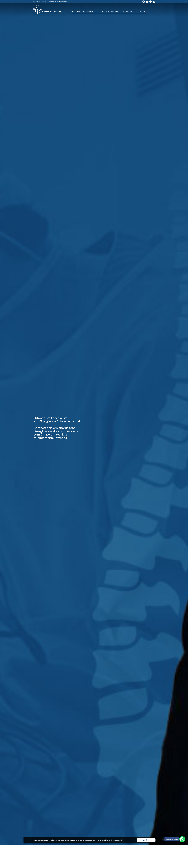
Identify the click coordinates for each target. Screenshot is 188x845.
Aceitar (149, 840)
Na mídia (105, 11)
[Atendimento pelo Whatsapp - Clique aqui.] (182, 839)
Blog (98, 11)
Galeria (125, 11)
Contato (142, 11)
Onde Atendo (88, 11)
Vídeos (133, 11)
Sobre (77, 11)
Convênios (115, 11)
